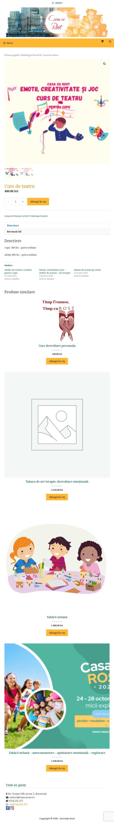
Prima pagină (11, 55)
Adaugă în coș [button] (57, 361)
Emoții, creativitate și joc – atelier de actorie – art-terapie (54, 271)
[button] (104, 63)
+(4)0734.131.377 (18, 804)
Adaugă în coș (38, 201)
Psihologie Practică (31, 55)
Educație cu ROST (21, 216)
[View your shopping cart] (102, 41)
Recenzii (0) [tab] (14, 231)
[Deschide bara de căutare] (110, 41)
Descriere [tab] (13, 225)
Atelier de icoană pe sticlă (87, 269)
